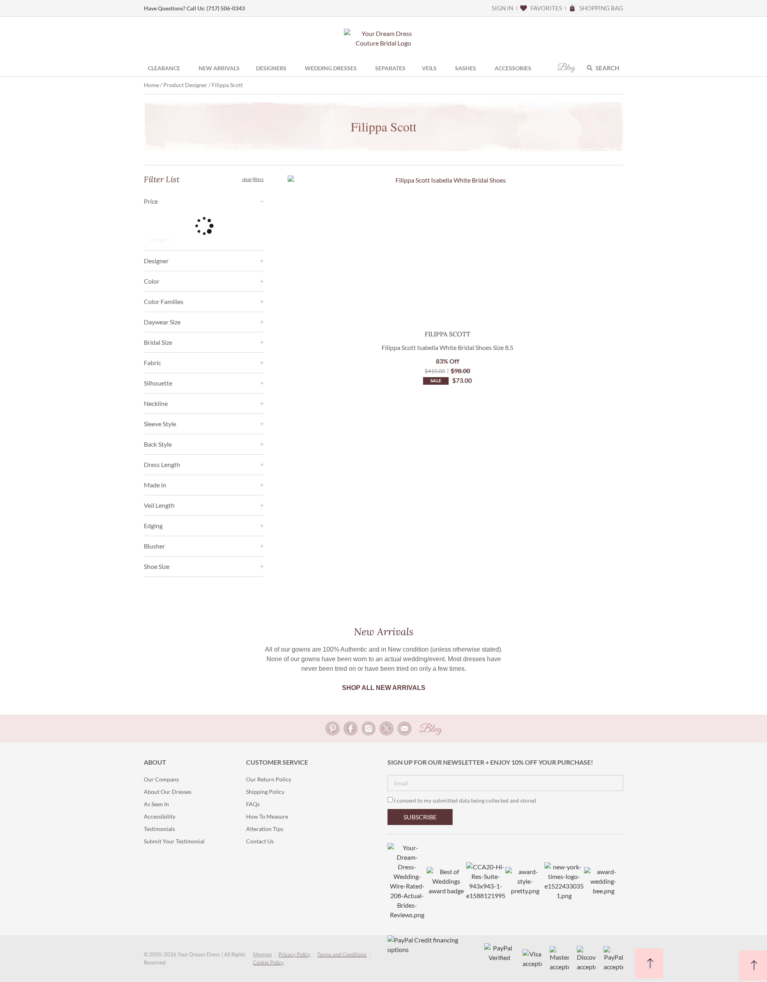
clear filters (253, 179)
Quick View (447, 309)
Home (151, 85)
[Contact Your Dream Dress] (404, 729)
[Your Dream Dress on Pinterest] (333, 729)
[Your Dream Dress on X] (386, 729)
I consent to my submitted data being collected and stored (465, 800)
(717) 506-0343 (226, 8)
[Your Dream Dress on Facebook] (351, 729)
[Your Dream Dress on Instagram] (369, 729)
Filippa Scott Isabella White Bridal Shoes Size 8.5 (447, 347)
